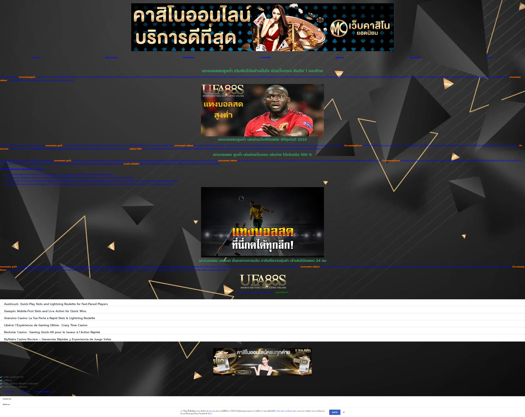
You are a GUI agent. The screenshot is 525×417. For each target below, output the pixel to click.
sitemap (340, 57)
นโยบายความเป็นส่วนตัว (285, 411)
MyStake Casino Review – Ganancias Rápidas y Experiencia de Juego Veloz (57, 339)
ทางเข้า (489, 57)
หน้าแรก (36, 57)
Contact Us (8, 391)
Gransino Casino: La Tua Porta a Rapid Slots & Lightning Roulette (49, 318)
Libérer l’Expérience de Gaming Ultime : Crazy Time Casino (45, 325)
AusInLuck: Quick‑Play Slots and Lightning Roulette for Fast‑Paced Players (56, 304)
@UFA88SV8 (281, 292)
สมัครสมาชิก (415, 57)
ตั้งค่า (210, 413)
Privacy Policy (42, 391)
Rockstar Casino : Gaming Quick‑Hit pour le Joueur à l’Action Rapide (52, 332)
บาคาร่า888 (265, 57)
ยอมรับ (335, 412)
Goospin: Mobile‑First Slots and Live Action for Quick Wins (45, 311)
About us (25, 391)
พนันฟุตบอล (188, 57)
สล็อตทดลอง (111, 57)
